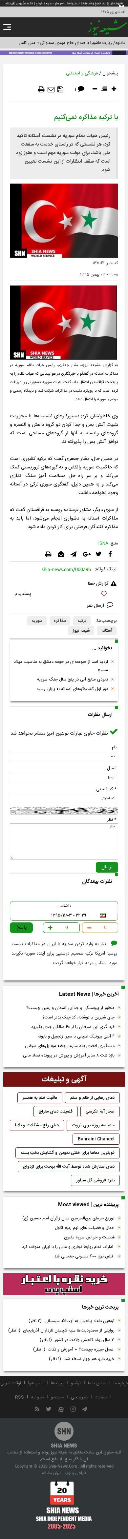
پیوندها (57, 1383)
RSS (19, 1397)
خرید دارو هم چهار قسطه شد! (82, 1359)
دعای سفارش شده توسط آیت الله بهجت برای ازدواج (69, 1166)
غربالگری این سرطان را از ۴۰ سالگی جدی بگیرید (73, 1027)
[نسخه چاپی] (41, 89)
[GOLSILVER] (64, 1284)
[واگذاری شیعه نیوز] (64, 52)
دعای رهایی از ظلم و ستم (92, 1097)
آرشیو (76, 1383)
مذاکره (60, 621)
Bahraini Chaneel (96, 1139)
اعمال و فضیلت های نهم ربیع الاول (85, 1228)
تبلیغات (101, 1397)
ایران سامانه (51, 1473)
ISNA (103, 543)
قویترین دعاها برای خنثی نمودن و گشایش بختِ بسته (68, 1152)
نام (114, 747)
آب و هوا (36, 1383)
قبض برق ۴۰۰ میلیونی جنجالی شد (84, 1256)
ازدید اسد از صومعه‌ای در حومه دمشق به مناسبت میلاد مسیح (61, 666)
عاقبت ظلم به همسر (40, 1097)
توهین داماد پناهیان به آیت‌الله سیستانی (72, 1321)
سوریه (37, 621)
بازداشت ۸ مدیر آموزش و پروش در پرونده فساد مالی (69, 1055)
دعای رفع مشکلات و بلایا (37, 1125)
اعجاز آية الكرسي (100, 1111)
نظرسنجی (79, 1397)
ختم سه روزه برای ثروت (93, 1125)
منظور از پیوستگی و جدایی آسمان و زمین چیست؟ (70, 1008)
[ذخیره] (60, 89)
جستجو (57, 1397)
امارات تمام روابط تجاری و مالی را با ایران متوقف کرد (68, 1247)
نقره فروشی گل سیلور (95, 1180)
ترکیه (81, 621)
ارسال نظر (96, 606)
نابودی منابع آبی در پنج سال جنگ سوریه (72, 679)
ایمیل (112, 768)
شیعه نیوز (81, 631)
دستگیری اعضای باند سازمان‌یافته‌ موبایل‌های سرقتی (70, 1046)
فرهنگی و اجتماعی (82, 73)
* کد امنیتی (106, 789)
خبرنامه (37, 1397)
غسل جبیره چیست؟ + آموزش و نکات (74, 1349)
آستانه (106, 631)
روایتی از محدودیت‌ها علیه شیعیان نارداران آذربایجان (61, 1330)
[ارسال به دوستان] (51, 89)
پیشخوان (110, 73)
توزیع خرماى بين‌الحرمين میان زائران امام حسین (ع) (68, 1218)
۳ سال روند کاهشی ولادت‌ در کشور (77, 1340)
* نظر (112, 819)
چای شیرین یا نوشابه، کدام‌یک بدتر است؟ (78, 1017)
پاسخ (21, 927)
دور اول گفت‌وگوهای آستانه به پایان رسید (72, 689)
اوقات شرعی (10, 1383)
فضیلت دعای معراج (56, 1111)
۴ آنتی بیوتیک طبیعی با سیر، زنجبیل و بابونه (76, 1036)
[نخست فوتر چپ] (64, 1504)
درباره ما (121, 1383)
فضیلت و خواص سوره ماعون (89, 1237)
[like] (64, 595)
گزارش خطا (98, 584)
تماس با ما (97, 1383)
